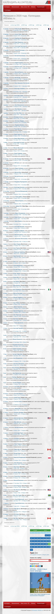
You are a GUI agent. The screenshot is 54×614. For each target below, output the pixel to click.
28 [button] (43, 546)
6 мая (4, 382)
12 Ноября (15, 389)
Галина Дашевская (18, 322)
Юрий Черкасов (18, 134)
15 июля (5, 273)
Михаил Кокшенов (17, 339)
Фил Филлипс (17, 489)
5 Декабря (15, 355)
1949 (19, 101)
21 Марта (15, 179)
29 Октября (16, 91)
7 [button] (43, 538)
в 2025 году (24, 25)
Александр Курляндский (21, 46)
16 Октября (25, 173)
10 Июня (24, 331)
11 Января (15, 308)
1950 (18, 468)
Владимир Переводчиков (21, 181)
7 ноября (5, 142)
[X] (42, 566)
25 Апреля (15, 86)
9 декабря (5, 88)
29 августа (5, 230)
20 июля (5, 265)
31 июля (5, 248)
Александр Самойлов (19, 88)
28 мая (5, 344)
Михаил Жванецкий (19, 148)
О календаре (7, 10)
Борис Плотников (18, 99)
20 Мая (15, 365)
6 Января (15, 110)
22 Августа (15, 169)
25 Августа (15, 160)
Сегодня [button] (35, 530)
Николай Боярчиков (19, 480)
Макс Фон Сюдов (17, 495)
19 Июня (15, 198)
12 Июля (22, 279)
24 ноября (5, 121)
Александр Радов (18, 433)
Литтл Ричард (15, 367)
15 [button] (46, 541)
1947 (18, 114)
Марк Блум (16, 467)
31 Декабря (25, 30)
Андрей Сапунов (19, 62)
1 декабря (5, 109)
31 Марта (23, 455)
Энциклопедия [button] (41, 6)
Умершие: (6, 25)
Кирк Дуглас (17, 508)
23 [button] (49, 544)
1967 (20, 336)
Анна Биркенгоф (17, 373)
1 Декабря (23, 110)
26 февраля (6, 499)
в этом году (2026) (15, 25)
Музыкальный (15, 6)
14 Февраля (16, 249)
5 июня (5, 335)
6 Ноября (15, 126)
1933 (19, 312)
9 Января (15, 165)
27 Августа (15, 232)
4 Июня (24, 342)
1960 (20, 79)
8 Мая (14, 325)
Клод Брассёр (18, 38)
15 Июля (23, 275)
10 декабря (6, 83)
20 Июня (24, 316)
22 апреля (5, 408)
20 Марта (15, 304)
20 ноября (5, 125)
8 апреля (5, 444)
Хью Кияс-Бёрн (18, 113)
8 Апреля (15, 35)
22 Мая (15, 43)
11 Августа (15, 316)
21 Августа (15, 487)
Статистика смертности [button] (9, 21)
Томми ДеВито (19, 196)
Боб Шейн (16, 514)
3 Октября (15, 140)
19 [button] (37, 544)
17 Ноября (24, 132)
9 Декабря (24, 91)
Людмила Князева (19, 125)
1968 (19, 419)
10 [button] (31, 541)
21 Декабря (23, 43)
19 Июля (24, 271)
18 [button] (34, 544)
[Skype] (40, 566)
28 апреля (5, 397)
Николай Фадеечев (18, 310)
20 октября (5, 168)
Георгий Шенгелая (19, 503)
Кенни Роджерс (17, 485)
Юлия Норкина (17, 335)
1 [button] (46, 535)
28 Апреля (15, 263)
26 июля (5, 252)
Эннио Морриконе (17, 289)
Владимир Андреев (19, 230)
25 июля (5, 256)
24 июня (5, 306)
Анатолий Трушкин (18, 328)
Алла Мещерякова (18, 358)
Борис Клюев (18, 217)
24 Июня (23, 308)
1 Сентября (24, 214)
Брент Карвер (17, 244)
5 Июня (24, 336)
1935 (20, 68)
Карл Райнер (16, 302)
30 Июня (24, 295)
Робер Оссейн (18, 28)
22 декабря (6, 38)
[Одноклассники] (36, 566)
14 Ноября (24, 140)
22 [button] (46, 544)
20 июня (5, 314)
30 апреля (5, 386)
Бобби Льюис (17, 397)
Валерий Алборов (18, 117)
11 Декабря (24, 73)
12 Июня (15, 275)
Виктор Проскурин (18, 293)
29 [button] (46, 546)
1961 (19, 136)
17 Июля (15, 228)
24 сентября (6, 191)
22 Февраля (16, 361)
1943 (19, 73)
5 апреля (5, 449)
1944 (18, 58)
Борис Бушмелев (19, 42)
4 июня (5, 339)
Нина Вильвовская (19, 105)
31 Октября (24, 160)
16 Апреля (23, 434)
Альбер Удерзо (17, 472)
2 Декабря (23, 101)
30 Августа (23, 228)
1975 (19, 122)
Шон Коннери (18, 158)
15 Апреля (24, 440)
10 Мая (22, 365)
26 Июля (22, 253)
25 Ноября (22, 118)
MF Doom (17, 162)
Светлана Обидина (19, 121)
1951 (19, 245)
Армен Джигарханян (19, 138)
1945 (20, 106)
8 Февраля (15, 194)
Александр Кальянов (19, 187)
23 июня (5, 310)
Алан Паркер (16, 248)
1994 (20, 445)
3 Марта (15, 395)
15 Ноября (23, 136)
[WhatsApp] (32, 566)
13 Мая (23, 355)
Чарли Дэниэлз (16, 285)
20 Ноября (23, 126)
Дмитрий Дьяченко (19, 418)
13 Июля (15, 218)
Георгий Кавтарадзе (20, 50)
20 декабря (6, 50)
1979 (19, 35)
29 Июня (23, 304)
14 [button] (43, 541)
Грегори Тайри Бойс (17, 354)
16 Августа (24, 236)
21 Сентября (24, 198)
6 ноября (5, 148)
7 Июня (15, 350)
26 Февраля (24, 500)
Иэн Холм (15, 318)
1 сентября (5, 213)
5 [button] (37, 538)
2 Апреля (15, 53)
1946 (19, 194)
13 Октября (16, 440)
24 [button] (31, 546)
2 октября (5, 187)
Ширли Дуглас (17, 449)
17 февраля (6, 503)
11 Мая (24, 361)
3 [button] (31, 538)
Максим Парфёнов (18, 297)
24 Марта (23, 473)
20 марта (5, 485)
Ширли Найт (18, 408)
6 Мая (22, 384)
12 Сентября (16, 320)
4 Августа (24, 245)
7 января (5, 518)
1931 (20, 97)
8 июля (5, 281)
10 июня (5, 328)
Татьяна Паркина (17, 382)
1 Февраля (15, 515)
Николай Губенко (18, 234)
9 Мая (23, 369)
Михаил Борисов (19, 200)
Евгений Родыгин (17, 269)
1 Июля (15, 47)
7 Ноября (22, 144)
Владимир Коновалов (18, 344)
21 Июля (23, 263)
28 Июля (15, 464)
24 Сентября (25, 194)
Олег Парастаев (17, 314)
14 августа (5, 238)
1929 (19, 496)
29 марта (5, 457)
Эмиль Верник (18, 221)
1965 (20, 241)
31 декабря (6, 28)
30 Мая (15, 144)
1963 (19, 389)
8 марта (5, 495)
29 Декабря (24, 35)
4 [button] (34, 538)
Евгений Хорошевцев (20, 55)
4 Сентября (16, 224)
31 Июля (15, 184)
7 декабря (5, 95)
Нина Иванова (18, 109)
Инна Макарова (18, 463)
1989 (19, 355)
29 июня (5, 302)
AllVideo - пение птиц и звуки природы (38, 570)
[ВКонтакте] (31, 566)
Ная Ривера (16, 281)
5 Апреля (23, 451)
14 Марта (15, 492)
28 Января (15, 477)
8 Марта (23, 496)
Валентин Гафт (18, 66)
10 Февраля (16, 106)
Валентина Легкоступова (21, 238)
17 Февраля (16, 173)
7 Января (25, 519)
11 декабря (6, 72)
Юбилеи (33, 6)
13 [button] (40, 541)
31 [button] (31, 549)
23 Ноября (15, 460)
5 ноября (5, 153)
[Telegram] (34, 566)
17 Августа (15, 236)
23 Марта (23, 477)
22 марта (5, 480)
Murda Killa (16, 277)
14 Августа (24, 241)
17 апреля (5, 427)
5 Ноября (23, 154)
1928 (18, 198)
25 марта (5, 463)
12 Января (15, 283)
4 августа (5, 244)
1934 (19, 110)
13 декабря (6, 55)
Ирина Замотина (18, 306)
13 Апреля (15, 384)
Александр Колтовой (19, 142)
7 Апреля (15, 414)
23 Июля (15, 58)
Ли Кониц (16, 438)
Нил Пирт (16, 518)
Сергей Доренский (19, 499)
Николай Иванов (19, 72)
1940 (19, 53)
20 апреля (5, 422)
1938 (18, 47)
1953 (18, 118)
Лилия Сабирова (18, 153)
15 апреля (5, 438)
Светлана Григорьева (18, 363)
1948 (18, 228)
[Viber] (38, 566)
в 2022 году (46, 25)
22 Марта (25, 483)
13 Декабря (23, 58)
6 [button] (40, 538)
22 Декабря (23, 39)
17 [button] (31, 544)
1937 (18, 43)
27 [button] (40, 546)
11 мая (5, 358)
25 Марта (15, 136)
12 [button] (37, 541)
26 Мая (22, 350)
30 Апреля (24, 389)
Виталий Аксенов (19, 176)
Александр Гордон (18, 95)
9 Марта (15, 279)
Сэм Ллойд (17, 386)
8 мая (4, 373)
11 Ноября (15, 374)
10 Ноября (15, 291)
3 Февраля (15, 423)
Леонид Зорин (17, 453)
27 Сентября (16, 483)
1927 (20, 30)
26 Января (24, 515)
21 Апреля (23, 414)
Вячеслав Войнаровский (21, 191)
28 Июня (15, 154)
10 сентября (6, 206)
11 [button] (34, 541)
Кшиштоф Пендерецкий (20, 457)
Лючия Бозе (17, 476)
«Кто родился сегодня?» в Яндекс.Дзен (39, 554)
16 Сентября (16, 342)
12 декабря (6, 66)
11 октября (5, 181)
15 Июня (15, 39)
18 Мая (15, 114)
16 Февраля (16, 271)
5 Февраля (24, 511)
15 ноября (5, 134)
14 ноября (5, 138)
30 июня (5, 293)
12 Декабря (25, 68)
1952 (20, 91)
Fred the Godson (18, 401)
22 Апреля (22, 410)
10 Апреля (15, 496)
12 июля (5, 277)
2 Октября (24, 188)
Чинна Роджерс (18, 444)
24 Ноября (24, 122)
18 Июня (21, 325)
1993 (18, 279)
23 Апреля (15, 122)
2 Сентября (16, 68)
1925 (20, 271)
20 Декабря (24, 53)
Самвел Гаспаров (17, 348)
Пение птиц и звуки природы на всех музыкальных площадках (40, 595)
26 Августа (15, 188)
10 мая (5, 363)
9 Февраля (15, 399)
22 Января (15, 73)
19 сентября (6, 200)
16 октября (5, 172)
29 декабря (6, 34)
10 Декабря (24, 86)
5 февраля (5, 508)
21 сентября (6, 196)
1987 (19, 283)
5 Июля (15, 410)
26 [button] (37, 546)
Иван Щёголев (17, 422)
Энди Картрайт (17, 256)
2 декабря (5, 99)
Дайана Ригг (19, 206)
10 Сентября (24, 209)
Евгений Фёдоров (18, 393)
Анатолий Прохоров (19, 226)
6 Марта (15, 151)
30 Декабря (16, 30)
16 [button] (49, 541)
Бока (14, 261)
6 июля (5, 285)
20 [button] (40, 544)
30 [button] (49, 546)
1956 (20, 64)
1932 (18, 275)
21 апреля (5, 412)
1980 (19, 299)
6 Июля (24, 287)
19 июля (5, 269)
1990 (18, 154)
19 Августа (15, 445)
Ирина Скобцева (19, 168)
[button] (31, 582)
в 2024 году (31, 25)
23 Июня (23, 312)
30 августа (5, 226)
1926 (18, 464)
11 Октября (23, 184)
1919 (19, 374)
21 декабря (6, 42)
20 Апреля (24, 423)
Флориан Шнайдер (18, 412)
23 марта (5, 476)
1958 (20, 316)
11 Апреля (15, 419)
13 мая (5, 354)
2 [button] (49, 535)
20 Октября (16, 64)
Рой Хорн (14, 377)
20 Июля (15, 209)
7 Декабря (24, 97)
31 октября (5, 158)
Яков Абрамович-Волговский (22, 83)
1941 (20, 236)
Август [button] (45, 530)
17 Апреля (23, 430)
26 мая (5, 348)
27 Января (15, 312)
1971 (19, 165)
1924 (20, 224)
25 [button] (34, 546)
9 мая (4, 367)
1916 (18, 253)
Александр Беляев (18, 265)
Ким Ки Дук (17, 77)
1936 (18, 39)
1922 (19, 304)
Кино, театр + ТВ (25, 6)
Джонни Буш (18, 172)
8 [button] (46, 538)
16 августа (5, 234)
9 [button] (49, 538)
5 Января (15, 267)
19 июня (5, 318)
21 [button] (43, 544)
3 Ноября (15, 455)
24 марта (5, 472)
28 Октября (16, 132)
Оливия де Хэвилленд (19, 252)
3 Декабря (15, 500)
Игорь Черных (16, 273)
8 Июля (15, 118)
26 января (5, 514)
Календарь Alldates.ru (37, 610)
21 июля (5, 261)
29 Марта (24, 460)
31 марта (5, 453)
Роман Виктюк (17, 129)
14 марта (5, 489)
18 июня (5, 322)
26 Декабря (16, 97)
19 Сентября (25, 203)
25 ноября (5, 117)
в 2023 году (39, 25)
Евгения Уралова (19, 427)
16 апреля (5, 433)
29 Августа (24, 232)
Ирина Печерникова (20, 213)
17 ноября (5, 129)
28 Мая (23, 346)
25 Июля (24, 257)
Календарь (7, 6)
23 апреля (5, 401)
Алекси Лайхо (18, 34)
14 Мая (15, 468)
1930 (20, 160)
